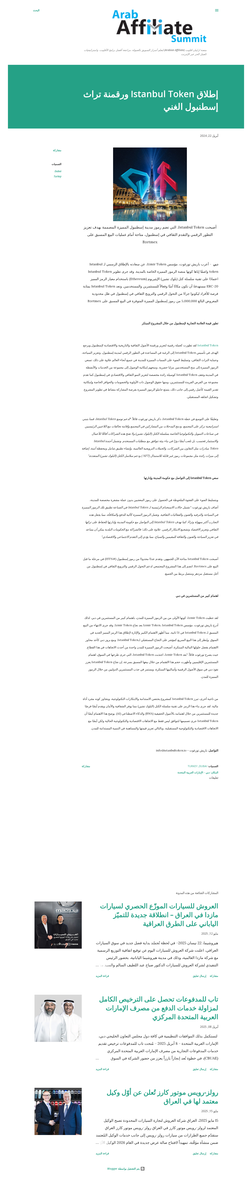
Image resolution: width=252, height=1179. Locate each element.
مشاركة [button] (57, 150)
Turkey (57, 176)
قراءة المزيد (102, 976)
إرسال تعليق (199, 976)
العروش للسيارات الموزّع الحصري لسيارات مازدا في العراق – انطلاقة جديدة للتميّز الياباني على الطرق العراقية (159, 914)
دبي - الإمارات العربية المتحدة (194, 772)
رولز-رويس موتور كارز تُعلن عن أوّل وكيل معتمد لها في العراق (162, 1097)
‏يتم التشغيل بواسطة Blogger (123, 1168)
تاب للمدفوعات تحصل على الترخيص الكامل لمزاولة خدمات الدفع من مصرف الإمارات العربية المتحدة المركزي (158, 1007)
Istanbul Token (207, 345)
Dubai (58, 171)
